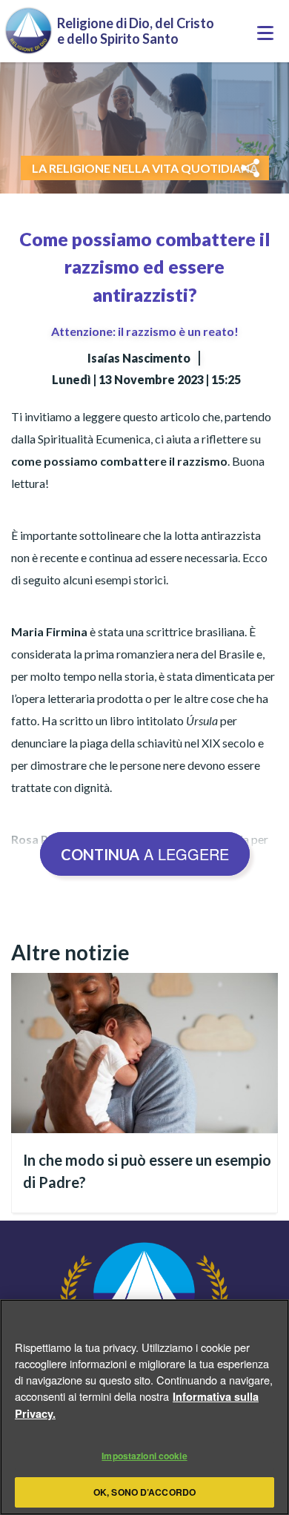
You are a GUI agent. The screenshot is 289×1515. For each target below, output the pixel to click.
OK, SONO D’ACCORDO (144, 1492)
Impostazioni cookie (144, 1455)
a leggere (145, 854)
